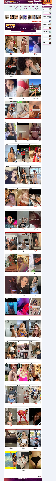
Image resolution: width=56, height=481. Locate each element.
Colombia (10, 6)
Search (19, 3)
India (19, 7)
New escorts (6, 3)
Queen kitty (18, 363)
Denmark (26, 6)
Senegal (21, 8)
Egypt (29, 6)
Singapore (27, 8)
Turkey (21, 9)
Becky (30, 319)
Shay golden (30, 363)
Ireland (22, 7)
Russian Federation (12, 8)
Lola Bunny (18, 407)
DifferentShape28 (31, 407)
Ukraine (25, 9)
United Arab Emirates (29, 9)
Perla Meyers (18, 166)
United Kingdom (36, 9)
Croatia (18, 6)
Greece (13, 7)
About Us (24, 3)
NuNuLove (18, 319)
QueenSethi (18, 385)
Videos (36, 3)
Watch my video (11, 66)
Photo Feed (32, 3)
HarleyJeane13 (31, 210)
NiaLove (18, 144)
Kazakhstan (33, 7)
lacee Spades (30, 188)
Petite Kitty (18, 122)
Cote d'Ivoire (14, 6)
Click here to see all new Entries (36, 21)
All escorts (10, 3)
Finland (33, 6)
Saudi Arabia (17, 8)
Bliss (17, 188)
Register (35, 0)
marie (18, 210)
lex (5, 210)
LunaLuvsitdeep (7, 166)
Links (21, 3)
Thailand (18, 9)
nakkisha (30, 166)
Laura (6, 319)
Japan (30, 7)
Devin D (18, 341)
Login (40, 1)
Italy (27, 7)
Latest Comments (14, 3)
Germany (10, 7)
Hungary (16, 7)
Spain (39, 8)
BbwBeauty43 (6, 188)
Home (29, 0)
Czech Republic (22, 6)
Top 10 (38, 3)
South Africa (35, 8)
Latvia (37, 7)
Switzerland (14, 9)
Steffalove (6, 144)
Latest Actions (28, 3)
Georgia (36, 6)
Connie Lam (6, 341)
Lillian (6, 363)
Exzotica (30, 385)
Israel (25, 7)
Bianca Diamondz (7, 122)
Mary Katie (6, 385)
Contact (40, 0)
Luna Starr (30, 122)
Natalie (30, 144)
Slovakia (31, 8)
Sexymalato (30, 341)
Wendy (6, 407)
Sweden (11, 9)
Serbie (24, 8)
